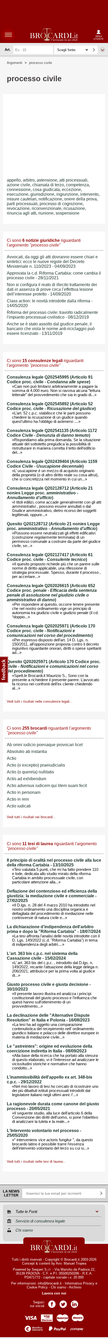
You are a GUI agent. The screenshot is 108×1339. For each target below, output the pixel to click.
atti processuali (73, 180)
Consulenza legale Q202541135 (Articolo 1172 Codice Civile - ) (52, 433)
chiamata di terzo (48, 185)
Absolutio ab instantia (27, 751)
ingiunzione (67, 194)
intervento (89, 194)
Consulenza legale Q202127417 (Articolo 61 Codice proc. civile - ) (50, 557)
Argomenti (14, 63)
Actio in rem (18, 799)
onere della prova (80, 199)
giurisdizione (42, 194)
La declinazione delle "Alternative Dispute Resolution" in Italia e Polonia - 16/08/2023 (48, 1017)
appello (14, 180)
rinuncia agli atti (21, 213)
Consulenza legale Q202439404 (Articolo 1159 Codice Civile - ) (52, 463)
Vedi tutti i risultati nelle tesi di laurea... (36, 1161)
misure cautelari (21, 199)
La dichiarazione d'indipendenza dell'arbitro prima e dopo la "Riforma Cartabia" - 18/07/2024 (54, 929)
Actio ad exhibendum (26, 779)
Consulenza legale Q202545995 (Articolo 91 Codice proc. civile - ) (50, 379)
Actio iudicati (19, 806)
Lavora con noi (54, 1293)
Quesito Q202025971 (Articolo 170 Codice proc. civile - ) (53, 666)
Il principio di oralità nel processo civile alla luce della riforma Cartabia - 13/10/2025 (54, 862)
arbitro (29, 180)
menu (8, 34)
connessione (19, 189)
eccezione (71, 189)
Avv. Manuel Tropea (71, 1263)
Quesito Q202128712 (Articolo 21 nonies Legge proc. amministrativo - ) (53, 526)
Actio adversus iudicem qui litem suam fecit (47, 785)
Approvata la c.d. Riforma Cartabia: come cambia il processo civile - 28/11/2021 (54, 275)
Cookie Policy (37, 1287)
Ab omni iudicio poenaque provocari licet (45, 744)
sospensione (67, 213)
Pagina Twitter (63, 1302)
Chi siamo (58, 1287)
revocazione (18, 208)
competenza (77, 185)
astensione (47, 180)
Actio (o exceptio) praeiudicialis (36, 765)
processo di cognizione (61, 203)
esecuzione (17, 194)
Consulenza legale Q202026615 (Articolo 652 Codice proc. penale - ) (52, 592)
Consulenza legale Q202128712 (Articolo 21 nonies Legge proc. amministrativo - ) (50, 493)
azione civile (18, 185)
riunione (45, 213)
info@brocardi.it (50, 1283)
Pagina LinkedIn (74, 1302)
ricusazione (74, 208)
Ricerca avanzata (102, 50)
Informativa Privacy (79, 1283)
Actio (11, 758)
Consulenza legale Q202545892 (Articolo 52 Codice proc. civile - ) (51, 406)
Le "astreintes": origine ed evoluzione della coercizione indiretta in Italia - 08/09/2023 (49, 1048)
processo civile (40, 63)
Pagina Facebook (52, 1302)
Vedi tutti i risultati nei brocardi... (31, 817)
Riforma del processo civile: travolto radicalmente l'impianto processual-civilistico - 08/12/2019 (52, 314)
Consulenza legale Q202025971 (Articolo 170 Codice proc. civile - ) (51, 631)
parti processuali (22, 203)
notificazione (50, 199)
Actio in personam (23, 792)
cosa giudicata (46, 189)
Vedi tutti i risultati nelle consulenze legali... (40, 701)
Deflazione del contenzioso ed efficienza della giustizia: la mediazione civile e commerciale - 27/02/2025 (52, 896)
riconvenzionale (46, 208)
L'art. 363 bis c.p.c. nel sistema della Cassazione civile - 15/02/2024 (42, 955)
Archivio (75, 1287)
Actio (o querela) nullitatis (30, 772)
